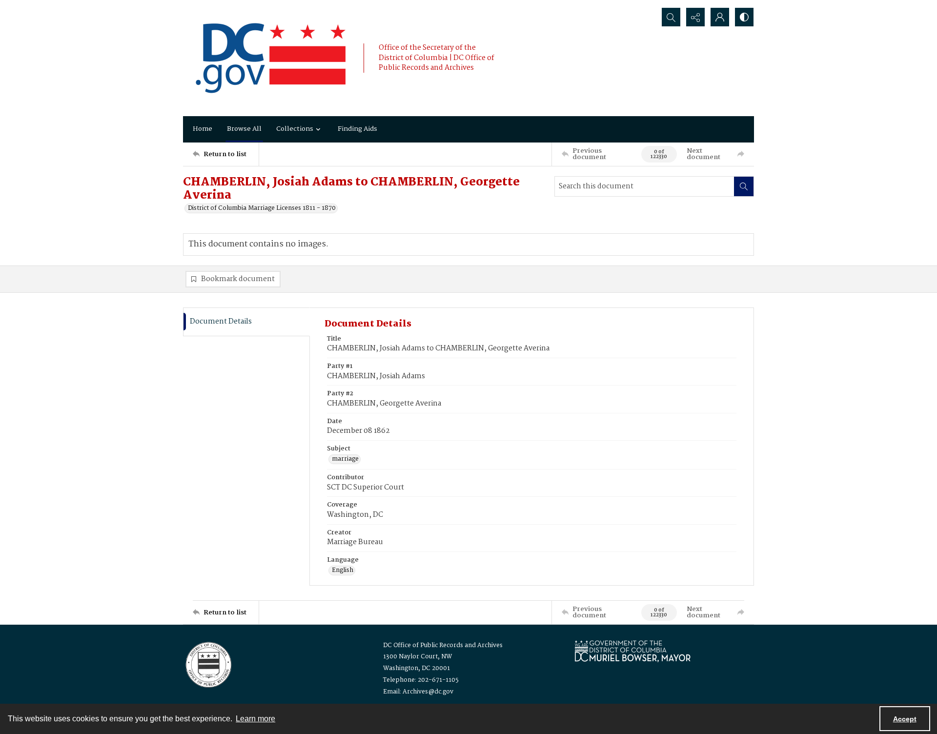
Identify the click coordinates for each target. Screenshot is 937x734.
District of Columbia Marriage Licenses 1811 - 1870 (262, 208)
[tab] (246, 322)
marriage (345, 459)
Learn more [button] (255, 718)
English (342, 570)
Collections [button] (294, 128)
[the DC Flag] (271, 58)
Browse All (244, 128)
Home (202, 128)
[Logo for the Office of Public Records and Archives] (207, 663)
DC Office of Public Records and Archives (443, 645)
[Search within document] (744, 186)
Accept (905, 719)
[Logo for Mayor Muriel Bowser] (632, 650)
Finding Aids (357, 128)
